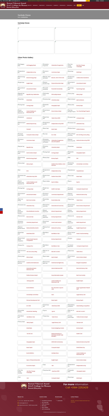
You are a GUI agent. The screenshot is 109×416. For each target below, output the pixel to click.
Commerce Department (57, 194)
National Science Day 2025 (83, 140)
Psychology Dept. (80, 89)
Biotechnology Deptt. (32, 158)
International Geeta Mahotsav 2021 (31, 269)
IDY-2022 (29, 306)
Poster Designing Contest (57, 328)
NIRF (83, 5)
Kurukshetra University (47, 400)
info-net (64, 412)
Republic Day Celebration (33, 94)
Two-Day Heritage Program (83, 111)
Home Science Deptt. (32, 153)
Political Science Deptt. (32, 275)
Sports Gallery (54, 182)
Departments (41, 5)
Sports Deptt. (54, 257)
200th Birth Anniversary (57, 342)
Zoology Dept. (30, 105)
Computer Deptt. (55, 347)
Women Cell (79, 217)
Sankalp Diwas (55, 353)
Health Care (79, 333)
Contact (102, 0)
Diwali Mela (29, 100)
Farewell (29, 129)
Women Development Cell (33, 300)
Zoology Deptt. (55, 153)
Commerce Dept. (55, 72)
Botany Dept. (79, 105)
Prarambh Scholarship (56, 89)
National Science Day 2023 (83, 342)
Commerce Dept (31, 140)
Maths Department (81, 222)
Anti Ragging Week (31, 65)
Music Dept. (54, 129)
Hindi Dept (78, 72)
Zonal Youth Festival (56, 222)
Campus (78, 239)
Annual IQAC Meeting (32, 311)
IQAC (75, 5)
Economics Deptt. (31, 365)
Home (19, 17)
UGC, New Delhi (45, 402)
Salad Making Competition (83, 306)
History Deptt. (30, 164)
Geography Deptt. (80, 153)
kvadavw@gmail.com (15, 0)
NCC (28, 171)
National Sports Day (31, 123)
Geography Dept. (55, 105)
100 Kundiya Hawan (56, 94)
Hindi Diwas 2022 (55, 306)
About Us (29, 5)
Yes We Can (30, 333)
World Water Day (80, 347)
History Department (81, 211)
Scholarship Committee (82, 164)
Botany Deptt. (54, 158)
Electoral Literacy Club (81, 268)
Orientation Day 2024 (32, 176)
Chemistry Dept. (55, 100)
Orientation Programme (57, 65)
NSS (77, 158)
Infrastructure (49, 5)
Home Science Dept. (56, 111)
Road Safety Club (55, 200)
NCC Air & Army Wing (32, 251)
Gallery (97, 0)
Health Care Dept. (55, 189)
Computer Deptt (55, 378)
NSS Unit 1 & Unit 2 (55, 251)
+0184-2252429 (5, 0)
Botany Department (56, 217)
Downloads (59, 400)
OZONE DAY (29, 118)
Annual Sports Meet (81, 83)
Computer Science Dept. (33, 134)
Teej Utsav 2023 (55, 371)
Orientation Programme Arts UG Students (57, 141)
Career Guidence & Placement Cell (56, 281)
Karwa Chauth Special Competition (32, 239)
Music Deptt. (54, 300)
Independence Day (31, 72)
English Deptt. (79, 281)
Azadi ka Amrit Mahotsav (33, 262)
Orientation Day (80, 123)
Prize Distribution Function (33, 211)
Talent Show (79, 200)
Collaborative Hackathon (82, 77)
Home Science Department (83, 205)
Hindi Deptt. (79, 378)
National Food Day (56, 228)
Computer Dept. (80, 118)
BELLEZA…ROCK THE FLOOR (57, 77)
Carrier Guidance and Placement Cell (32, 182)
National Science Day (81, 194)
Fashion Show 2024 (56, 176)
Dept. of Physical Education (33, 360)
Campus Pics (30, 246)
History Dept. (79, 94)
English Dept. (30, 83)
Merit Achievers (80, 100)
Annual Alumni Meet (31, 89)
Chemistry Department (32, 222)
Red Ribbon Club (55, 233)
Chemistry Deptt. (55, 147)
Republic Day (30, 147)
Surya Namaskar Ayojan (57, 275)
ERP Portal (44, 405)
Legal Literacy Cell (80, 294)
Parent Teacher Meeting (82, 233)
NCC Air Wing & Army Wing (82, 134)
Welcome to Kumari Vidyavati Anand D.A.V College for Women (30, 0)
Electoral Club (30, 217)
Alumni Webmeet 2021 (56, 268)
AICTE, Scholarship (46, 409)
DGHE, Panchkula (45, 404)
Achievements (62, 5)
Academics (56, 5)
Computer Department (82, 189)
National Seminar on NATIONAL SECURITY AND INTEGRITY (57, 335)
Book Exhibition (30, 287)
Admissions (35, 5)
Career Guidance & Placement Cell (31, 111)
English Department (81, 228)
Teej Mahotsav (80, 171)
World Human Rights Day (57, 262)
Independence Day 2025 (57, 123)
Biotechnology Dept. (32, 77)
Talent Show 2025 (55, 118)
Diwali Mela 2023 (30, 233)
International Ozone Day (57, 205)
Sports (78, 182)
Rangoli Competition (81, 262)
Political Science (80, 129)
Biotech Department (56, 211)
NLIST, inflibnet (45, 407)
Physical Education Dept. (57, 83)
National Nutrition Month (32, 228)
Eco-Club (53, 134)
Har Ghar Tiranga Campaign (80, 66)
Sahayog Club (30, 281)
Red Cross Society (31, 200)
